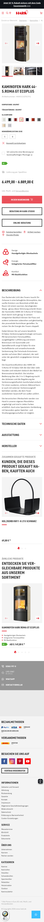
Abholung (5, 790)
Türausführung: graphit (12, 110)
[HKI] (37, 696)
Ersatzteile (5, 835)
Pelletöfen (5, 882)
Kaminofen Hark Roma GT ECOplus (20, 627)
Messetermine (6, 829)
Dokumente (5, 839)
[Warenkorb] (41, 13)
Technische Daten (13, 423)
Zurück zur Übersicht (9, 20)
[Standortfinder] (10, 13)
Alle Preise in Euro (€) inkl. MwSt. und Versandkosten (16, 903)
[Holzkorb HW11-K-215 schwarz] (22, 497)
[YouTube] (28, 761)
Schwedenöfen (7, 876)
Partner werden (7, 856)
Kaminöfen (5, 870)
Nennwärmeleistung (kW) (12, 131)
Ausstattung (10, 435)
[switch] (5, 918)
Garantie (4, 796)
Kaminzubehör (7, 892)
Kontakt (4, 799)
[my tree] (23, 696)
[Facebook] (4, 761)
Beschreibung (11, 290)
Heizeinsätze (6, 885)
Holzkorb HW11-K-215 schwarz (19, 521)
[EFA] (7, 705)
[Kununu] (22, 707)
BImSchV (5, 832)
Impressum (5, 803)
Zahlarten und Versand (10, 787)
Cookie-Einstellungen (9, 818)
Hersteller (9, 446)
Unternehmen (6, 849)
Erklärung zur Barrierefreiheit (12, 815)
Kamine (4, 866)
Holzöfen (4, 873)
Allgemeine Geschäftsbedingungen (14, 806)
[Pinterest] (20, 761)
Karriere (4, 853)
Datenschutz (6, 812)
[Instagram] (12, 761)
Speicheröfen (6, 879)
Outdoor (4, 888)
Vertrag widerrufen (14, 770)
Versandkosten (22, 191)
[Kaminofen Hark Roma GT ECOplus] (22, 603)
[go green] (7, 696)
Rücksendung (6, 793)
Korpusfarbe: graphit (10, 104)
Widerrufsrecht (7, 809)
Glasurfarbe (7, 115)
